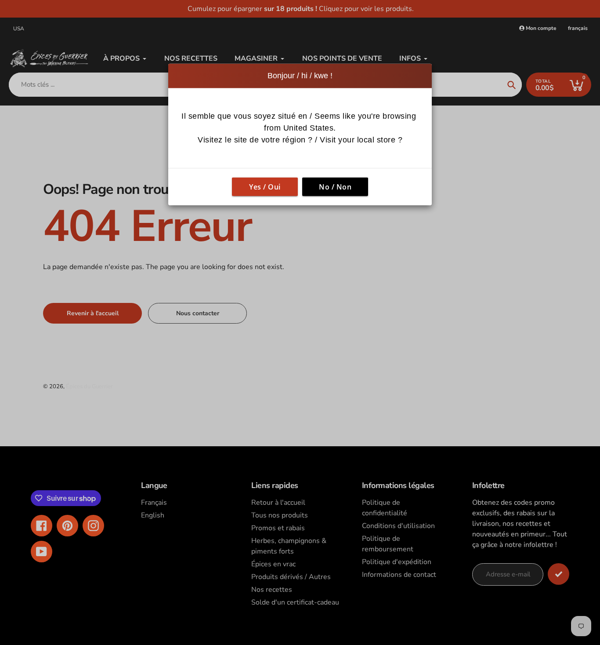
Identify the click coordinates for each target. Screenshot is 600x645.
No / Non (335, 187)
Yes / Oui (265, 187)
